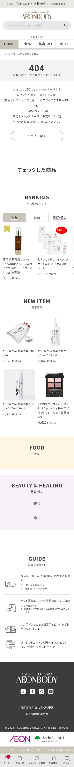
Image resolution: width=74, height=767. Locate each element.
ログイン (13, 750)
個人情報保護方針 (36, 714)
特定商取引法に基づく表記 (37, 707)
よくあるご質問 (53, 750)
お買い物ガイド (31, 750)
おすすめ (38, 36)
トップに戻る (37, 136)
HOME (6, 53)
